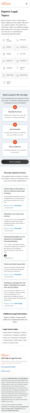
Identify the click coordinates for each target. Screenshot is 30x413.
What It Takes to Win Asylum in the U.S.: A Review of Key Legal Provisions (14, 191)
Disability (16, 335)
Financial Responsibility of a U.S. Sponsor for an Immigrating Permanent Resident (14, 239)
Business (24, 332)
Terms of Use (16, 406)
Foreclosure (14, 337)
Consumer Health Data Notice (10, 410)
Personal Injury (8, 340)
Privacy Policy (10, 408)
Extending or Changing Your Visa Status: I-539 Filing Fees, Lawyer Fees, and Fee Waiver (15, 285)
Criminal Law (8, 335)
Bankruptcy (16, 332)
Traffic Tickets (18, 340)
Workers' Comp (13, 343)
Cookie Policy (18, 408)
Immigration (22, 337)
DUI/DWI (22, 335)
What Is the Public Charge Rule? (14, 264)
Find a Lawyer (15, 162)
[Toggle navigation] (26, 4)
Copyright (14, 378)
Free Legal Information (8, 367)
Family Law (6, 337)
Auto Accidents (7, 332)
